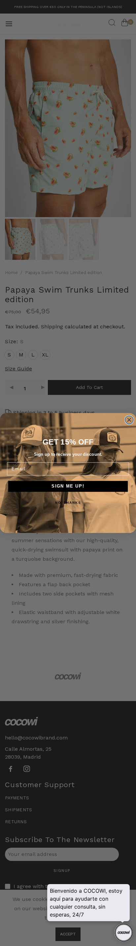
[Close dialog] (129, 420)
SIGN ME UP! (68, 486)
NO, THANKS (68, 503)
